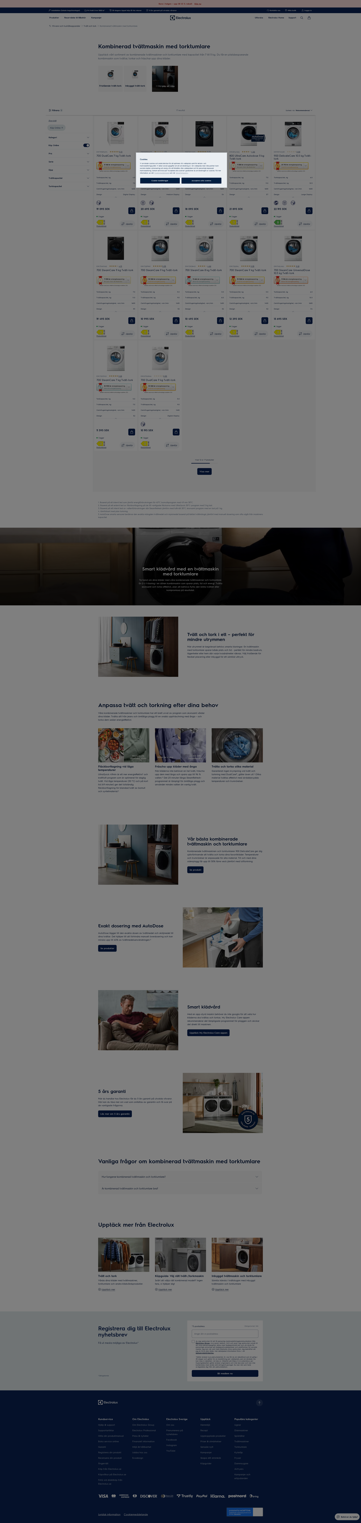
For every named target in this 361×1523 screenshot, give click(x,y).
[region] (181, 170)
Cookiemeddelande (161, 173)
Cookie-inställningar (159, 181)
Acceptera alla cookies (201, 181)
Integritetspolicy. (182, 173)
